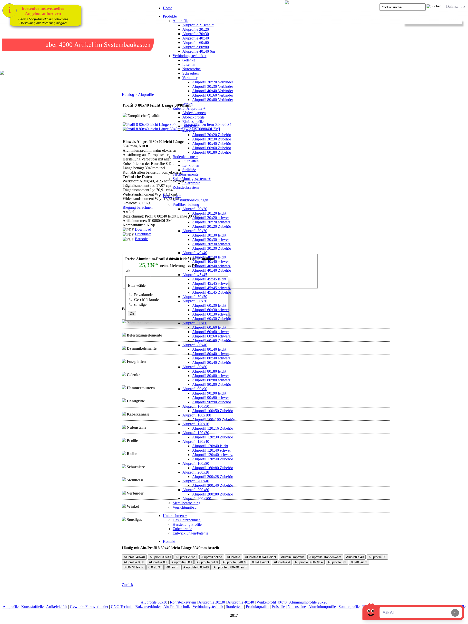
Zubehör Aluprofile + (189, 108)
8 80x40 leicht (134, 567)
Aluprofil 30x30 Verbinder (212, 86)
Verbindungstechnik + (189, 56)
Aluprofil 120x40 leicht (210, 446)
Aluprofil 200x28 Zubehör (212, 477)
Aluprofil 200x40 (195, 481)
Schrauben (190, 73)
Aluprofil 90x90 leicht (209, 393)
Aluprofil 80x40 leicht (209, 349)
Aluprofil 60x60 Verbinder (212, 95)
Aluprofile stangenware (325, 557)
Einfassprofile (193, 121)
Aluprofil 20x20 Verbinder (212, 82)
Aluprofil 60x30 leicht (209, 305)
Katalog (128, 94)
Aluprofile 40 (355, 557)
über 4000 (59, 44)
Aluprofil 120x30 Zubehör (212, 437)
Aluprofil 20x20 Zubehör (211, 135)
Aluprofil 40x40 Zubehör (211, 143)
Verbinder (189, 78)
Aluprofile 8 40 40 (235, 562)
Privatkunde (143, 295)
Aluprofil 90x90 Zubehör (211, 402)
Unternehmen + (175, 516)
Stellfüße (189, 170)
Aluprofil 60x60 (194, 323)
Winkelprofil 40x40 (272, 602)
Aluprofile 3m (337, 562)
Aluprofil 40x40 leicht (209, 257)
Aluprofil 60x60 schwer (210, 332)
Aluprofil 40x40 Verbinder (212, 91)
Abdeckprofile (193, 117)
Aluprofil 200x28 (195, 472)
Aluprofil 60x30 (194, 301)
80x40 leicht (260, 562)
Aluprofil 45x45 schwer (210, 283)
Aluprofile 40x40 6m (198, 51)
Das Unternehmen (187, 520)
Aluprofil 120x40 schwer (211, 450)
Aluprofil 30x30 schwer (210, 240)
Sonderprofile (349, 606)
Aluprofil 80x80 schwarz (211, 380)
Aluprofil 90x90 (194, 389)
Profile (132, 440)
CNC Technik (122, 606)
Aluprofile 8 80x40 (196, 567)
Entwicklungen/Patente (190, 533)
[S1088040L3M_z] (128, 163)
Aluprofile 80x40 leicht (260, 557)
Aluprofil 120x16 (195, 424)
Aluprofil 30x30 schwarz (211, 244)
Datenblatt (143, 234)
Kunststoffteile (32, 606)
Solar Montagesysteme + (192, 179)
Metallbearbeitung (186, 503)
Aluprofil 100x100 (196, 415)
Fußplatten (190, 161)
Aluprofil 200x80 (195, 490)
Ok (132, 314)
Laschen (188, 64)
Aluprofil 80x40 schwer (210, 354)
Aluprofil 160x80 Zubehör (212, 468)
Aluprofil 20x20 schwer (210, 218)
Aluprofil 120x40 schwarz (212, 455)
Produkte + (171, 16)
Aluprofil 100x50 (195, 406)
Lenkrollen (190, 165)
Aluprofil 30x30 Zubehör (211, 139)
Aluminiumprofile (292, 557)
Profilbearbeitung (186, 204)
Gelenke (188, 60)
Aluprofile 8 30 (134, 562)
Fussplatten (136, 361)
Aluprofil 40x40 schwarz (211, 266)
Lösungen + (172, 196)
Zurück (127, 585)
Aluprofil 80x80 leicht (209, 371)
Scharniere (135, 467)
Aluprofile (180, 21)
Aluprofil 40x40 (194, 253)
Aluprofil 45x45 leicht (209, 279)
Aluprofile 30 (377, 557)
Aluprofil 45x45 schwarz (211, 288)
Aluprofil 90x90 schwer (210, 398)
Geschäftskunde (146, 299)
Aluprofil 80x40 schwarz (211, 358)
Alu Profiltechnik (176, 606)
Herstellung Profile (187, 524)
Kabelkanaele (137, 414)
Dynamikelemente (141, 348)
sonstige (140, 304)
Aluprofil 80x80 (194, 367)
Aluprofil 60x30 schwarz (211, 314)
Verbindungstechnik (208, 606)
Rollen (131, 454)
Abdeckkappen (194, 113)
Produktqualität (257, 606)
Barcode (141, 239)
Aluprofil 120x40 (195, 441)
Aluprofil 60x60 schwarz (211, 336)
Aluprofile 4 (282, 562)
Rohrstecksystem (186, 187)
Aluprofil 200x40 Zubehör (212, 485)
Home (167, 8)
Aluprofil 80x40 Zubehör (211, 362)
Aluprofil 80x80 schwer (210, 376)
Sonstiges (134, 519)
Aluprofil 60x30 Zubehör (211, 319)
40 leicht (172, 567)
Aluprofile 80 (157, 562)
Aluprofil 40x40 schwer (210, 261)
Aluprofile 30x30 (195, 34)
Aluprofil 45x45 (194, 275)
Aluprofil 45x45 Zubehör (211, 292)
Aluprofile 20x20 (195, 29)
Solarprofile (191, 183)
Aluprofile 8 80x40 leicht (230, 567)
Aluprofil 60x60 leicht (209, 327)
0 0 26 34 (155, 567)
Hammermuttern (140, 388)
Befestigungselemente (144, 335)
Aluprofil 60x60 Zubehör (211, 148)
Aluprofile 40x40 (195, 38)
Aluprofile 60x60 (195, 42)
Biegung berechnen (138, 207)
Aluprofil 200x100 (196, 498)
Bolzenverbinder (148, 606)
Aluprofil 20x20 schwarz (211, 222)
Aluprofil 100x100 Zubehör (213, 419)
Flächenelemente (185, 174)
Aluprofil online (211, 557)
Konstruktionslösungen (190, 200)
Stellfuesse (135, 480)
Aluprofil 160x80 (195, 463)
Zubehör (188, 130)
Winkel (187, 104)
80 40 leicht (359, 562)
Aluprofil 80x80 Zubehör (211, 152)
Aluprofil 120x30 (195, 433)
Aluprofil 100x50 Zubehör (212, 411)
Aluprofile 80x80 (195, 47)
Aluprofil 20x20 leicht (209, 213)
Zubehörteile (182, 529)
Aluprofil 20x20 (194, 209)
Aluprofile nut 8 (207, 562)
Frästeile (278, 606)
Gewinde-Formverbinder (89, 606)
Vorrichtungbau (184, 507)
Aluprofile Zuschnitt (198, 25)
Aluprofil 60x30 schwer (210, 310)
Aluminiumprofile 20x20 (308, 602)
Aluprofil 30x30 (194, 231)
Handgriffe (190, 126)
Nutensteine (191, 69)
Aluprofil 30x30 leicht (209, 235)
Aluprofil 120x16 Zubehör (212, 428)
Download (143, 229)
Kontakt (169, 541)
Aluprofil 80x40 (194, 345)
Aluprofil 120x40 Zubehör (212, 459)
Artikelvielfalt (56, 606)
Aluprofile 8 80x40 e (309, 562)
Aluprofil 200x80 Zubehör (212, 494)
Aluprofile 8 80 (181, 562)
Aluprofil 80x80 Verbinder (212, 100)
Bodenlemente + (185, 157)
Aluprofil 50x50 (194, 297)
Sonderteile (234, 606)
